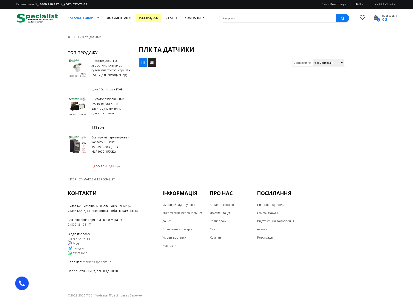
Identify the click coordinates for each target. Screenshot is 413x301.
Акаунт (262, 229)
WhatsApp (80, 253)
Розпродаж (218, 221)
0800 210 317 (49, 4)
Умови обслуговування (179, 205)
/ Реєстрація (336, 4)
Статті (214, 229)
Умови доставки (174, 237)
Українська (384, 4)
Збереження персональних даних (182, 217)
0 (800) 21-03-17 (79, 224)
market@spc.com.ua (97, 262)
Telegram (79, 248)
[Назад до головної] (69, 37)
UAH (363, 4)
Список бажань (268, 213)
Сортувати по (302, 63)
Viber (76, 243)
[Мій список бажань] (362, 17)
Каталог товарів (222, 205)
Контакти (169, 246)
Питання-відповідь (270, 205)
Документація (220, 213)
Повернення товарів (177, 229)
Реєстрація (265, 237)
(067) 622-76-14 (75, 4)
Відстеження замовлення (275, 221)
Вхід (324, 4)
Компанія (216, 237)
